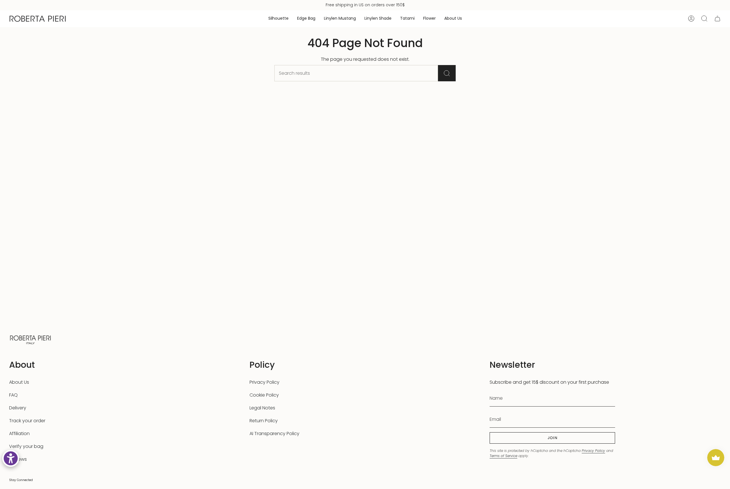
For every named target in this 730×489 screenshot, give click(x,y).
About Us (19, 382)
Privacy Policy (264, 382)
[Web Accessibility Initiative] (10, 458)
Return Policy (264, 420)
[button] (278, 19)
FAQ (13, 395)
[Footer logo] (30, 339)
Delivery (17, 408)
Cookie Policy (264, 395)
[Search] (447, 73)
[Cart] (717, 18)
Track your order (27, 420)
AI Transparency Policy (274, 433)
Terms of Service (503, 455)
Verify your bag (26, 446)
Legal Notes (262, 408)
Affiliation (19, 433)
